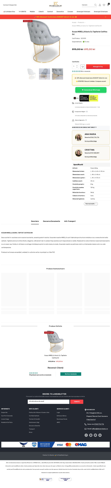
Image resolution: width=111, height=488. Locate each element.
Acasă (74, 22)
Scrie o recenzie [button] (71, 374)
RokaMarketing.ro (63, 455)
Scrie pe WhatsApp (91, 141)
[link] (13, 309)
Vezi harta (91, 419)
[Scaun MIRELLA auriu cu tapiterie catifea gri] (55, 341)
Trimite (77, 401)
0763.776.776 (94, 137)
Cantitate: (75, 62)
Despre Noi (13, 5)
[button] (76, 71)
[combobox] (87, 5)
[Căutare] (89, 5)
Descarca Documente (51, 221)
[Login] (100, 5)
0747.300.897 (94, 153)
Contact (6, 5)
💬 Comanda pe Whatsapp (91, 90)
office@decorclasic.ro (100, 429)
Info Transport (70, 221)
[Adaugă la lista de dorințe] (83, 67)
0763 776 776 (99, 424)
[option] (44, 41)
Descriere (35, 221)
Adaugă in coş (98, 66)
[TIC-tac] (95, 435)
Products (81, 22)
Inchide (105, 17)
